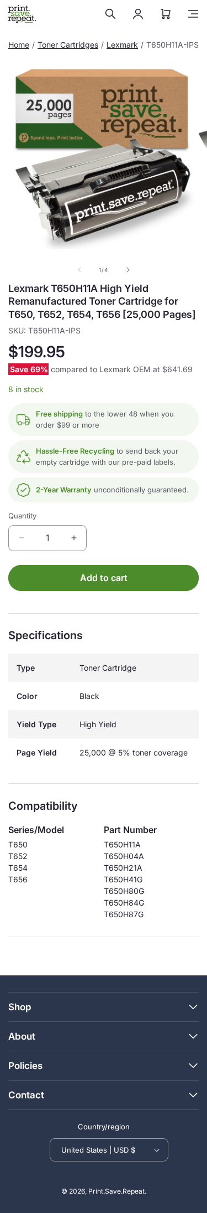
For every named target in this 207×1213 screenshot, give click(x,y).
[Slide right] (128, 270)
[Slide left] (79, 270)
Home (18, 44)
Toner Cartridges (68, 44)
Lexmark (122, 44)
